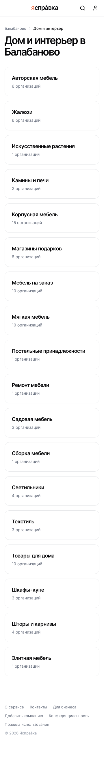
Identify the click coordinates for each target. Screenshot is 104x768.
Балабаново (15, 28)
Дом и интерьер (48, 28)
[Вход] (95, 8)
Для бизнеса (64, 707)
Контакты (38, 707)
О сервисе (14, 707)
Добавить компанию (24, 715)
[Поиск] (82, 8)
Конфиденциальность (69, 715)
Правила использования (27, 724)
